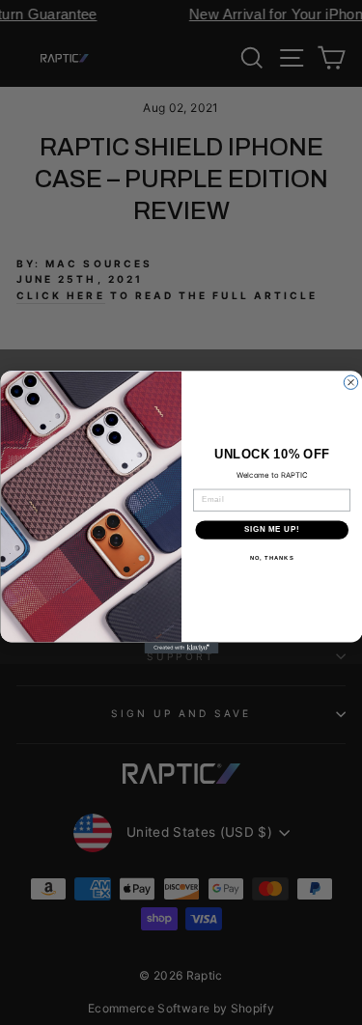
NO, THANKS (271, 558)
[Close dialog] (350, 382)
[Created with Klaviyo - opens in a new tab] (181, 648)
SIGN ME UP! (271, 530)
